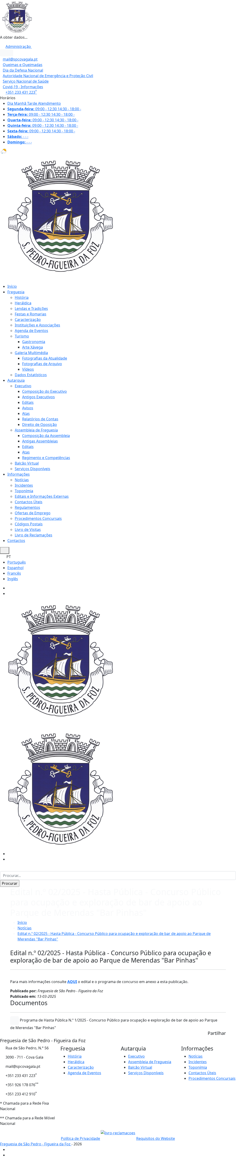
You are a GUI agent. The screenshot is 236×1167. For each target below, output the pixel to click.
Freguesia (15, 291)
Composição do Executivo (44, 391)
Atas (26, 413)
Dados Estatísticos (31, 374)
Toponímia (24, 490)
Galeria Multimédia (31, 352)
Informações (18, 474)
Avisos (27, 407)
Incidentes (24, 485)
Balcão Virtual (27, 463)
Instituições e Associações (37, 325)
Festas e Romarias (30, 314)
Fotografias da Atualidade (44, 358)
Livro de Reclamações (33, 535)
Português (16, 562)
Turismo (22, 336)
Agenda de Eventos (31, 330)
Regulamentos (27, 507)
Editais (28, 402)
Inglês (12, 578)
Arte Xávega (32, 347)
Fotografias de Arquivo (42, 363)
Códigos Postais (29, 524)
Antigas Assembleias (40, 441)
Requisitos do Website (155, 1138)
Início (12, 286)
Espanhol (15, 567)
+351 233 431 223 (21, 92)
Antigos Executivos (38, 396)
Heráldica (23, 303)
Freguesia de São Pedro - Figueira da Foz (35, 1144)
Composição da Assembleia (46, 435)
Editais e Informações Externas (42, 496)
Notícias (22, 479)
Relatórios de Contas (40, 419)
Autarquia (16, 380)
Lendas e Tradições (31, 308)
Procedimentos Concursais (38, 518)
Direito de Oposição (39, 424)
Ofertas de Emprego (32, 512)
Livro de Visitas (28, 529)
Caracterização (28, 319)
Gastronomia (33, 341)
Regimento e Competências (46, 457)
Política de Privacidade (80, 1138)
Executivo (23, 385)
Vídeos (28, 369)
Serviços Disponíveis (32, 468)
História (22, 297)
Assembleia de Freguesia (36, 430)
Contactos (16, 540)
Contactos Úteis (28, 501)
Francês (14, 573)
